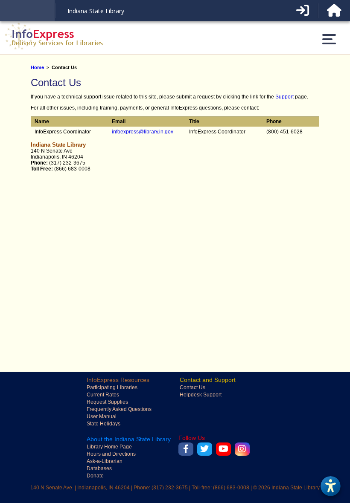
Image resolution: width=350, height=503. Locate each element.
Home (37, 67)
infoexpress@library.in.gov (142, 132)
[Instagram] (242, 449)
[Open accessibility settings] (330, 485)
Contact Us (192, 387)
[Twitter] (204, 449)
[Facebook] (185, 449)
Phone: (39, 163)
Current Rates (103, 395)
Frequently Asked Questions (119, 409)
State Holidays (103, 424)
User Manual (102, 416)
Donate (95, 476)
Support (284, 97)
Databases (99, 468)
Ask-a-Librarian (104, 461)
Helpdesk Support (201, 395)
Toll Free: (42, 169)
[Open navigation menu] (329, 39)
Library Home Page (109, 447)
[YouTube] (223, 449)
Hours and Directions (111, 454)
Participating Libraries (112, 387)
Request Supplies (107, 402)
